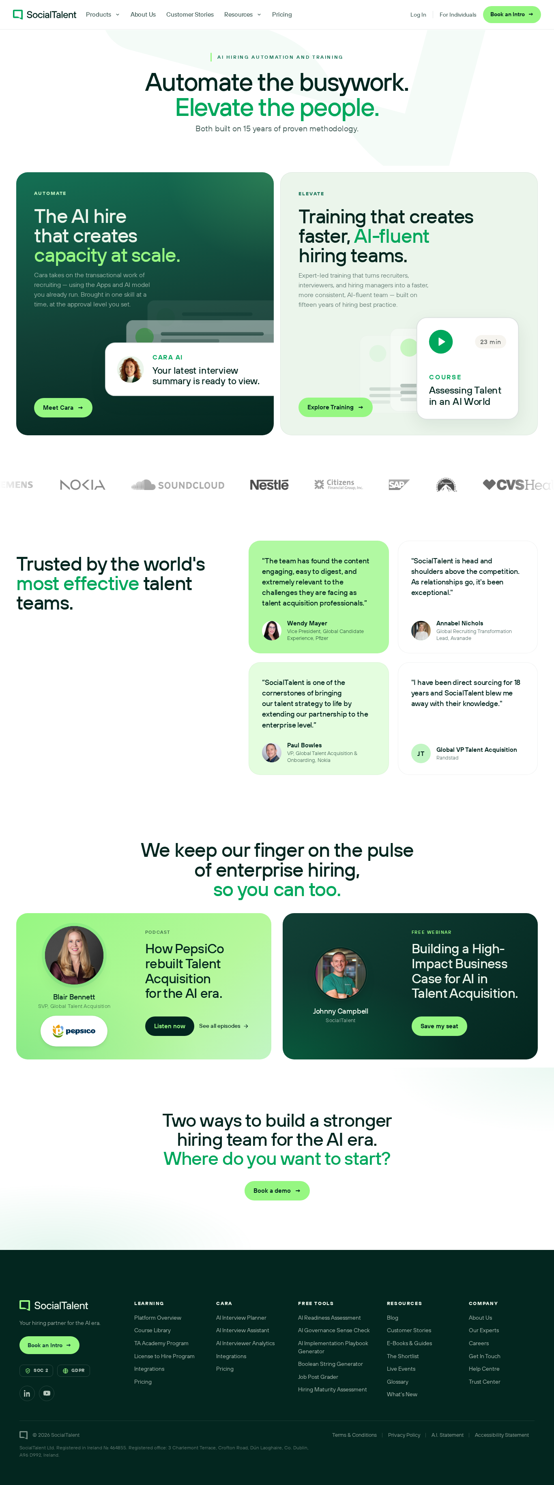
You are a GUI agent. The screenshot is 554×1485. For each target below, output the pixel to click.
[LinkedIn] (27, 1393)
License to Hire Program (164, 1356)
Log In (418, 14)
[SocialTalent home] (44, 14)
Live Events (401, 1368)
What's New (402, 1394)
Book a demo (277, 1190)
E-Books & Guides (409, 1343)
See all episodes (219, 1025)
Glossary (397, 1381)
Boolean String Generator (330, 1363)
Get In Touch (484, 1356)
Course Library (152, 1330)
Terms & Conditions (354, 1435)
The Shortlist (403, 1356)
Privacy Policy (404, 1435)
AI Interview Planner (241, 1317)
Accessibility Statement (502, 1435)
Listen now (169, 1026)
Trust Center (484, 1381)
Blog (392, 1317)
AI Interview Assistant (242, 1330)
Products (98, 14)
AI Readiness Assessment (329, 1317)
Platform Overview (157, 1317)
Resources (238, 14)
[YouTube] (46, 1393)
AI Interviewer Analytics (245, 1343)
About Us (143, 14)
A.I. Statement (448, 1435)
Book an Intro (512, 14)
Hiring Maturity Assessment (332, 1389)
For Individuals (458, 14)
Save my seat (439, 1026)
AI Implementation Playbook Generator (333, 1347)
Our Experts (484, 1330)
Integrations (149, 1368)
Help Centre (484, 1368)
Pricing (282, 14)
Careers (479, 1343)
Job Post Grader (318, 1376)
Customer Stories (190, 14)
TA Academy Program (161, 1343)
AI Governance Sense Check (334, 1330)
